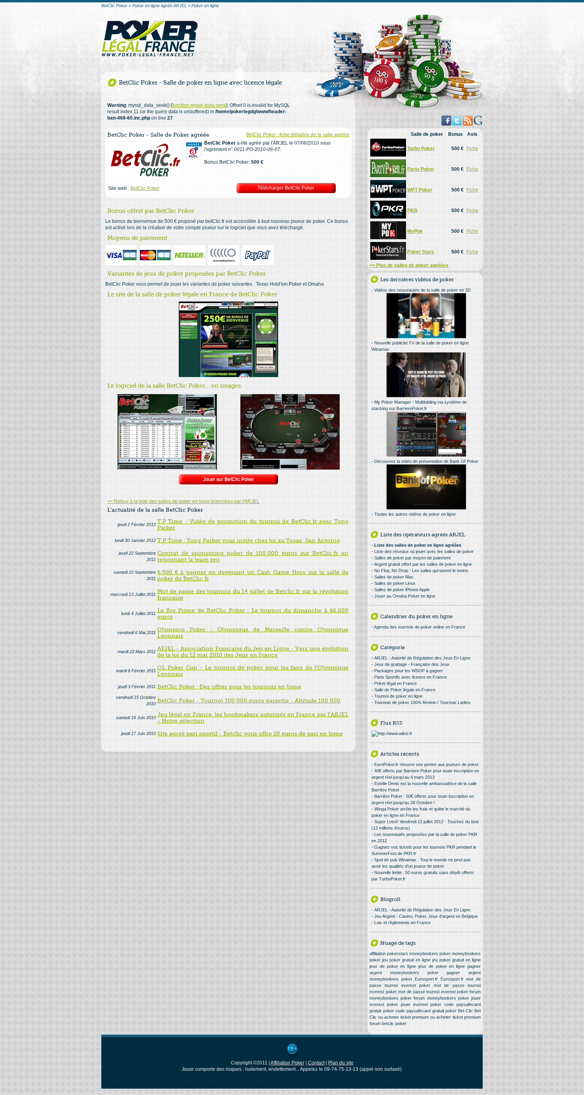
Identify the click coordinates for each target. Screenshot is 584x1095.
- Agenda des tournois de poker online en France (418, 627)
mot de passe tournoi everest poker (433, 991)
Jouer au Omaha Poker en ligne (404, 596)
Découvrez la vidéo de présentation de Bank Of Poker (426, 461)
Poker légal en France (395, 683)
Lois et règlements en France (402, 922)
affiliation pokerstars (388, 953)
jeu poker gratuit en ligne (406, 960)
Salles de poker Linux (395, 583)
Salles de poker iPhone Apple (402, 589)
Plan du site (341, 1063)
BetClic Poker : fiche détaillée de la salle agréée (298, 134)
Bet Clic (465, 1010)
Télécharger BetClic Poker (285, 188)
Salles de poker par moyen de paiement (412, 557)
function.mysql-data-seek (199, 105)
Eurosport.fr (426, 979)
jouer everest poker (421, 1004)
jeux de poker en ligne (392, 966)
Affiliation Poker (287, 1063)
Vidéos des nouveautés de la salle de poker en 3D (422, 290)
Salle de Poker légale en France (404, 689)
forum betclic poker (387, 1023)
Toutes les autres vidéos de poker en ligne (415, 514)
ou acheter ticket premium (403, 1017)
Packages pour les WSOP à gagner (408, 670)
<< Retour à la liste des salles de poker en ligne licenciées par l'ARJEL (183, 501)
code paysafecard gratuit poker (425, 1010)
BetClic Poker (145, 188)
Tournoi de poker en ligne (398, 696)
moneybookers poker (430, 953)
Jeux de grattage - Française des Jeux (411, 664)
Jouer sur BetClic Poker (228, 479)
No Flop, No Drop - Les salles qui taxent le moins (421, 570)
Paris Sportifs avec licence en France (410, 677)
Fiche (472, 148)
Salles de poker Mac (394, 577)
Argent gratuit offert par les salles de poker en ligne (423, 564)
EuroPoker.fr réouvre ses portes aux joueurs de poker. (427, 764)
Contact (316, 1063)
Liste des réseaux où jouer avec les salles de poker (424, 551)
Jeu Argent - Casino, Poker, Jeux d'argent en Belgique (426, 916)
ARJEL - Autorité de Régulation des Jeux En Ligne (422, 658)
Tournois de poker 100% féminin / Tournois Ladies (422, 702)
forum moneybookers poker (441, 998)
